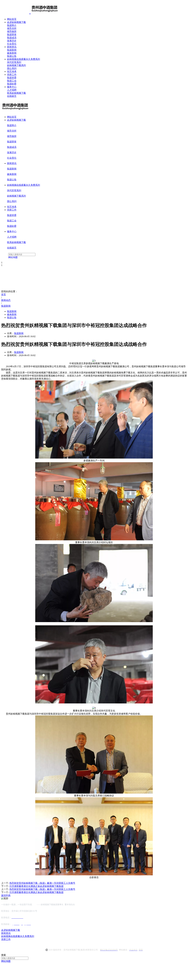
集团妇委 (11, 84)
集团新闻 (11, 50)
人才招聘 (11, 90)
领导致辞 (11, 31)
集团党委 (11, 77)
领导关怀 (11, 28)
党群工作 (11, 74)
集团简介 (11, 25)
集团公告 (11, 56)
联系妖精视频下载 (16, 93)
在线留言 (11, 96)
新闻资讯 (11, 47)
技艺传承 (11, 71)
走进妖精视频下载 (16, 22)
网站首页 (11, 19)
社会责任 (11, 43)
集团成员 (11, 37)
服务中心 (11, 87)
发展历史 (11, 40)
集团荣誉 (11, 34)
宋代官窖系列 (14, 62)
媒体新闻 (11, 53)
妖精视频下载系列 (16, 65)
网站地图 (6, 961)
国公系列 (11, 68)
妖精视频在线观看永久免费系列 (23, 59)
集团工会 (11, 80)
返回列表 (6, 895)
